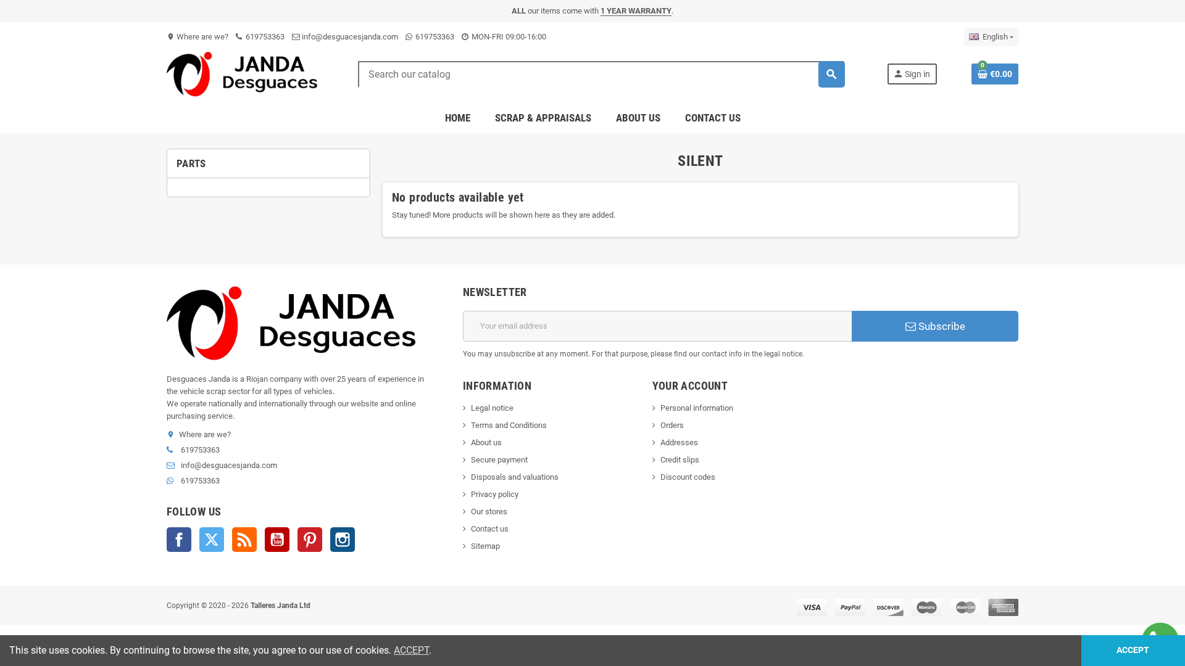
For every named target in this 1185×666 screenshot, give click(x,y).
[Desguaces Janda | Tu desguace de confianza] (245, 73)
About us (486, 442)
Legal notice (492, 408)
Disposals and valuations (515, 477)
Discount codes (687, 477)
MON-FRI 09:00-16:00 (508, 36)
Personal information (696, 408)
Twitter (211, 539)
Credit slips (679, 459)
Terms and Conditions (509, 425)
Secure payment (499, 459)
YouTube (277, 539)
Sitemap (485, 546)
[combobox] (601, 74)
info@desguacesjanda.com (349, 36)
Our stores (489, 511)
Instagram (342, 539)
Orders (672, 425)
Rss (244, 539)
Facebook (179, 539)
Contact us (490, 528)
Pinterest (309, 539)
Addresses (679, 442)
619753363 (264, 36)
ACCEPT (411, 650)
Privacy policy (494, 494)
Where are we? (197, 36)
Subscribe (940, 326)
